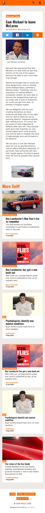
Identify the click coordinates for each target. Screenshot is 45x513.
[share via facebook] (17, 35)
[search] (30, 3)
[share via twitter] (7, 35)
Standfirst (30, 507)
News (18, 16)
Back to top (22, 498)
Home (12, 494)
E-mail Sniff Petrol (26, 494)
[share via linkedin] (27, 35)
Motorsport (10, 16)
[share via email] (38, 35)
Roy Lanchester (11, 215)
